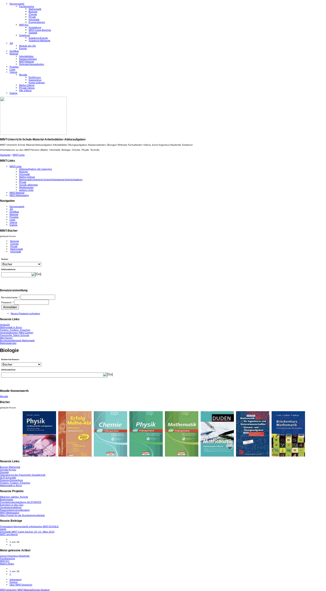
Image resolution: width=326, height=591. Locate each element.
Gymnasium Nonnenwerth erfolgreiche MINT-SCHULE (29, 526)
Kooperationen (37, 22)
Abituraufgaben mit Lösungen (35, 169)
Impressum (15, 579)
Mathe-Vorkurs (27, 177)
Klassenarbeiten (28, 59)
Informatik (34, 19)
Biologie (33, 11)
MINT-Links (19, 155)
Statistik (33, 32)
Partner (14, 582)
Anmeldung (35, 27)
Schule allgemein (28, 184)
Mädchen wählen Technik (14, 496)
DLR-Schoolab (8, 477)
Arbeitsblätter (26, 56)
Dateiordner (35, 80)
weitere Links (26, 190)
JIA (11, 43)
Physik (32, 17)
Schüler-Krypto (8, 469)
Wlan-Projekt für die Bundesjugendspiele (22, 515)
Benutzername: (10, 297)
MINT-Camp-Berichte (40, 30)
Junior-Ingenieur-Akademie (15, 555)
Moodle (23, 74)
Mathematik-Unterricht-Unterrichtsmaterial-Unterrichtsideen (51, 179)
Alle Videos (25, 90)
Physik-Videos (27, 87)
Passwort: (7, 302)
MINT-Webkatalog (19, 195)
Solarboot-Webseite (39, 40)
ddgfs (3, 529)
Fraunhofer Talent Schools (14, 335)
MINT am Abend (9, 534)
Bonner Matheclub (10, 467)
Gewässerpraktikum (10, 507)
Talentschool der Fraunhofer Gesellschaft (22, 475)
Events (23, 48)
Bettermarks (6, 499)
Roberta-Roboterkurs (11, 480)
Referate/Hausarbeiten (31, 64)
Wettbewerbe (26, 187)
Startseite (5, 155)
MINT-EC (24, 24)
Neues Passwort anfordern (25, 313)
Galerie (13, 93)
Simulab (4, 472)
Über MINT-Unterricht (21, 584)
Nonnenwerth (17, 3)
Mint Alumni (6, 337)
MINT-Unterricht (8, 589)
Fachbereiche (26, 6)
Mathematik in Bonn (11, 327)
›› (10, 544)
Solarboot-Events (38, 38)
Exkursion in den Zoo (11, 504)
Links (12, 69)
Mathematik (35, 9)
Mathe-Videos (26, 85)
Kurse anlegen (37, 82)
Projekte (14, 66)
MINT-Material (26, 61)
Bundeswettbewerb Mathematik (17, 340)
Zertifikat (14, 51)
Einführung (35, 77)
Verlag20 (5, 324)
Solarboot (24, 35)
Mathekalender (8, 343)
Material (14, 53)
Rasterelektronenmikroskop (15, 510)
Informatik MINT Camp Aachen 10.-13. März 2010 (27, 531)
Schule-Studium (41, 589)
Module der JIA (27, 45)
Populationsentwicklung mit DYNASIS (20, 502)
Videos (13, 72)
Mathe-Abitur (7, 563)
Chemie (33, 14)
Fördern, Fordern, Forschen (15, 330)
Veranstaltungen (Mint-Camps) (16, 332)
